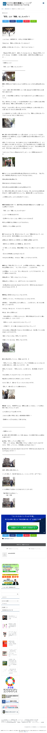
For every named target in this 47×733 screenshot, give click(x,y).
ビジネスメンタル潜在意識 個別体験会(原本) (8, 722)
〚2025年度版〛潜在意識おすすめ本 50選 (31, 719)
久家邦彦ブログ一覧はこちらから (6, 721)
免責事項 (18, 722)
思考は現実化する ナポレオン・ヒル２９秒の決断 (13, 617)
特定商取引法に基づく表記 (26, 722)
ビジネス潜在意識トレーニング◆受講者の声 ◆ (9, 719)
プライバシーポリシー (35, 722)
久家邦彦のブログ (9, 538)
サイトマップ (20, 719)
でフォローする (13, 548)
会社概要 (42, 722)
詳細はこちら (26, 731)
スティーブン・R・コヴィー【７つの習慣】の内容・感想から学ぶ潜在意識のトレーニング (13, 634)
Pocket (27, 535)
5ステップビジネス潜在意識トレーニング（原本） (29, 721)
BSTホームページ (17, 721)
